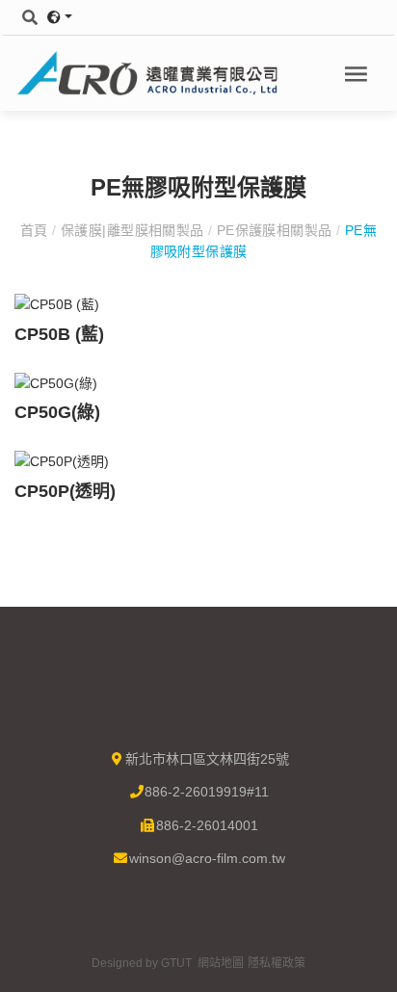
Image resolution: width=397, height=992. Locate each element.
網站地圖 (221, 963)
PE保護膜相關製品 (274, 230)
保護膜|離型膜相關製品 (132, 230)
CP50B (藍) (59, 334)
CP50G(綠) (57, 412)
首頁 (36, 230)
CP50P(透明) (65, 491)
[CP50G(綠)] (55, 382)
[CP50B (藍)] (56, 303)
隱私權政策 (276, 963)
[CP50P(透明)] (61, 460)
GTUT (176, 963)
